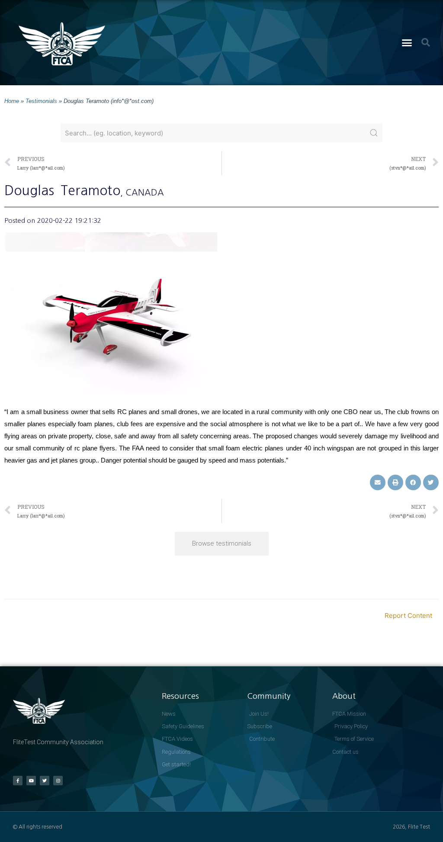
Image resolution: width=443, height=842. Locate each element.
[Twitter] (44, 780)
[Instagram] (58, 780)
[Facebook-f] (17, 780)
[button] (407, 43)
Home (11, 101)
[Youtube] (31, 780)
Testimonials (41, 101)
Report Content (408, 615)
